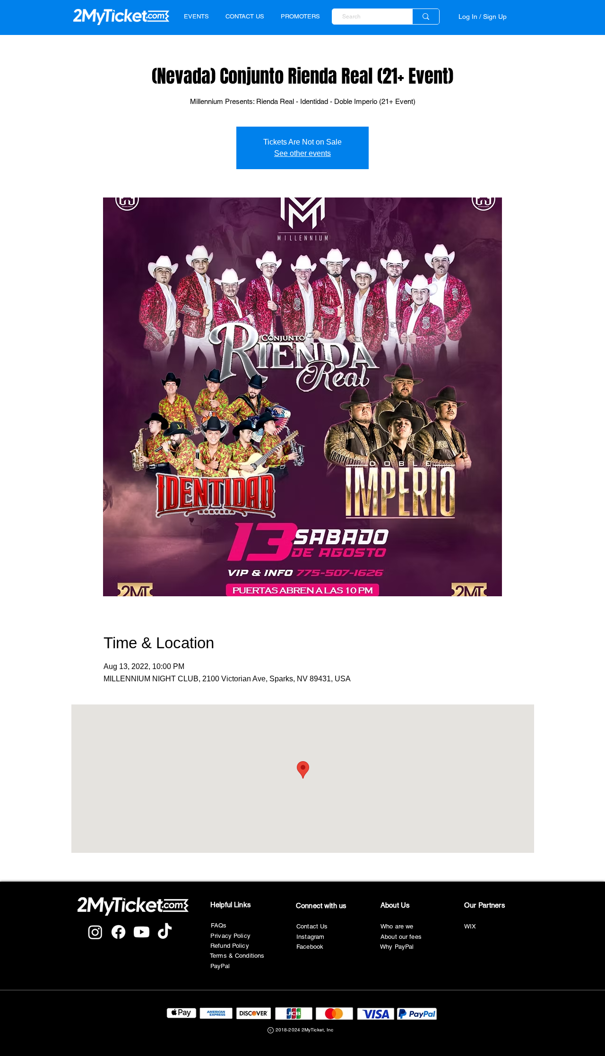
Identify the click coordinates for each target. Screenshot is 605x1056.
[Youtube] (141, 932)
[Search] (425, 16)
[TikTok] (165, 932)
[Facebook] (118, 932)
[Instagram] (95, 932)
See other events (302, 153)
